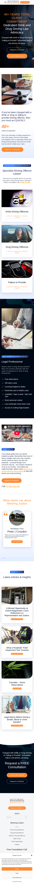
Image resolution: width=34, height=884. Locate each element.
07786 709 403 (25, 182)
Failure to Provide (17, 282)
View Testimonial (17, 541)
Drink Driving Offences (17, 211)
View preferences (17, 877)
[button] (31, 855)
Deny (17, 873)
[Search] (26, 817)
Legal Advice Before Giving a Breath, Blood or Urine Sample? (17, 719)
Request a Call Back (17, 50)
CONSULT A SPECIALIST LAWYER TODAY (17, 216)
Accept (17, 869)
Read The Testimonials (12, 149)
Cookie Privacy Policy (17, 881)
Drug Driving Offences (17, 247)
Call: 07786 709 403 (17, 56)
